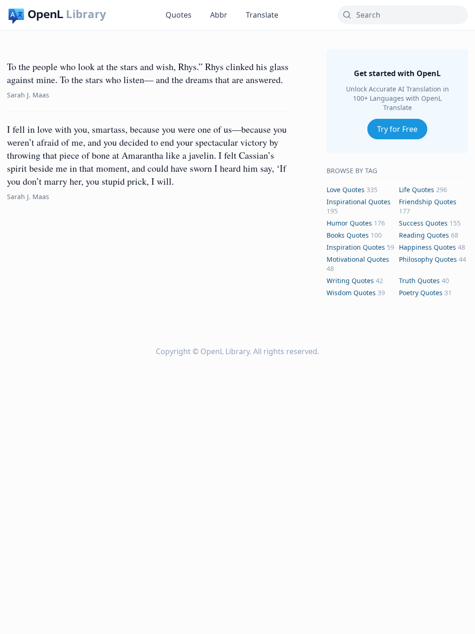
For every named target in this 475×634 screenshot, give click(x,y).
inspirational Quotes (359, 201)
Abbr (218, 15)
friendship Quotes (427, 201)
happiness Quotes (427, 247)
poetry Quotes (421, 292)
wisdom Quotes (351, 292)
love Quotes (346, 189)
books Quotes (348, 235)
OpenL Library (225, 351)
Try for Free (397, 129)
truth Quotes (419, 280)
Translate (262, 15)
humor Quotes (349, 223)
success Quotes (423, 223)
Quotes (179, 15)
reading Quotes (424, 235)
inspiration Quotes (356, 247)
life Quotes (416, 189)
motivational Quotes (358, 259)
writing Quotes (350, 280)
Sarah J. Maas (28, 95)
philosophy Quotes (428, 259)
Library (86, 13)
